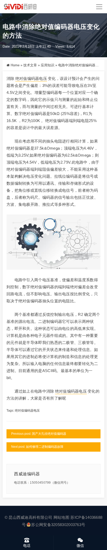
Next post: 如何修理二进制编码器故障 (37, 447)
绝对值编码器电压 (31, 78)
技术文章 (30, 65)
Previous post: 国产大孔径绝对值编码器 (38, 434)
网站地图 (61, 517)
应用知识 (47, 65)
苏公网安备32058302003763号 (58, 524)
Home (15, 65)
